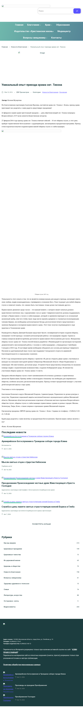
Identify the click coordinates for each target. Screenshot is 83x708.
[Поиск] (77, 11)
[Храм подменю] (51, 24)
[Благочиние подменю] (40, 24)
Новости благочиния (19, 47)
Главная (19, 25)
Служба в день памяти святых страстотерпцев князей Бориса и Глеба (38, 506)
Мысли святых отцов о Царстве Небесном (24, 462)
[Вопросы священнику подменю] (46, 37)
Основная (63, 92)
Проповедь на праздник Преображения (31, 685)
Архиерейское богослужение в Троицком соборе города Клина (34, 441)
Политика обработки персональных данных (21, 665)
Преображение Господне (25, 697)
